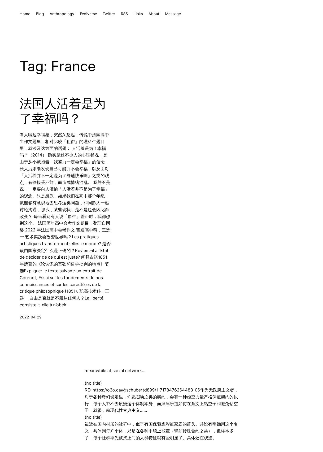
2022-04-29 (31, 317)
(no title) (93, 383)
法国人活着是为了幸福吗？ (63, 111)
